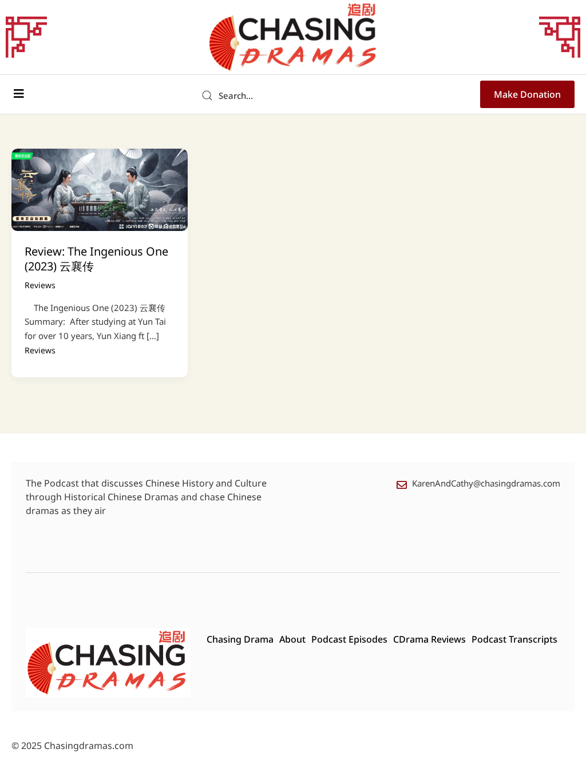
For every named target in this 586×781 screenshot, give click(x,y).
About (292, 639)
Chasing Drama (240, 639)
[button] (18, 93)
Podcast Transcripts (514, 639)
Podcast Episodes (349, 639)
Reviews (40, 285)
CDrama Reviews (429, 639)
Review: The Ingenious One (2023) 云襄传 (96, 259)
